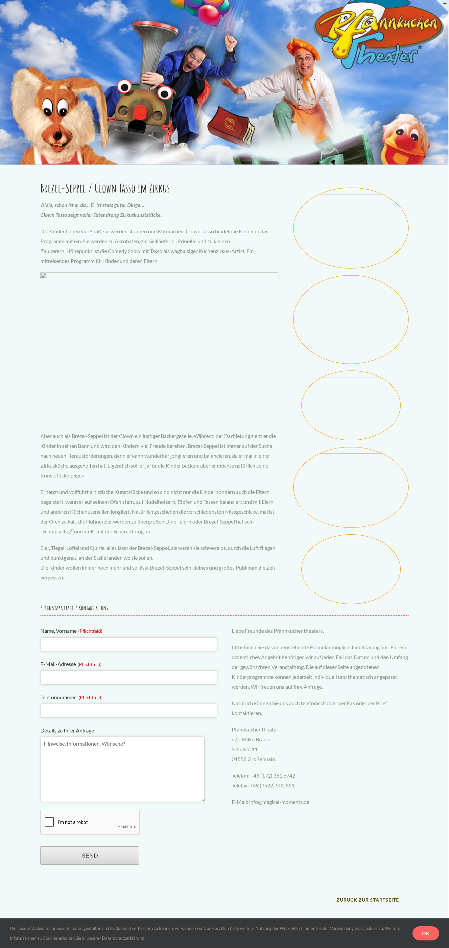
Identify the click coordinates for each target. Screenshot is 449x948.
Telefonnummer (71, 697)
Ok (426, 933)
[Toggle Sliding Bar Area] (442, 6)
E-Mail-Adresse (71, 664)
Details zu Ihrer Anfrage (67, 730)
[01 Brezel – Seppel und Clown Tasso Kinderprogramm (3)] (351, 190)
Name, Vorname (71, 631)
